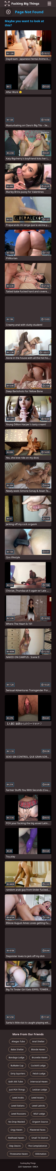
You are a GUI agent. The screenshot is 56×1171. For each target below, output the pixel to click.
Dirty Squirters (18, 1073)
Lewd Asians (37, 1097)
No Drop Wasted (16, 1121)
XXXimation (40, 1153)
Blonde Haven (38, 1049)
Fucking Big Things (25, 3)
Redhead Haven (16, 1137)
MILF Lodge (39, 1113)
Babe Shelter (17, 1049)
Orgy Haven (16, 1129)
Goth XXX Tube (15, 1081)
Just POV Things (17, 1089)
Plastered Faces (37, 1129)
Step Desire (15, 1145)
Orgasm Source (40, 1121)
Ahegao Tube (18, 1041)
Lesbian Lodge (39, 1089)
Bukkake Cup (17, 1065)
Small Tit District (40, 1137)
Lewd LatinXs (38, 1105)
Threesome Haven (19, 1153)
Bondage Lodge (16, 1057)
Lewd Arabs (18, 1097)
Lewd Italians (17, 1105)
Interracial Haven (39, 1081)
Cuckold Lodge (38, 1065)
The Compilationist (37, 1145)
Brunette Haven (39, 1057)
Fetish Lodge (39, 1073)
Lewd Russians (18, 1113)
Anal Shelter (38, 1041)
